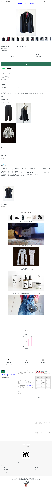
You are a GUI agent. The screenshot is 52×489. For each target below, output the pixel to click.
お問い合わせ (36, 469)
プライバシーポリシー (4, 472)
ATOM (21, 462)
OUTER (5, 6)
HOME (2, 6)
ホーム (2, 462)
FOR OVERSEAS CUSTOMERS (6, 73)
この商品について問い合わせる (6, 77)
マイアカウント (36, 462)
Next (38, 23)
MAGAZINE (3, 464)
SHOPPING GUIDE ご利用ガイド (6, 469)
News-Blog (2, 465)
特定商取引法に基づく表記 (5, 470)
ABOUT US (3, 467)
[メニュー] (50, 1)
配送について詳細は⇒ (5, 375)
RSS (18, 462)
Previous (14, 23)
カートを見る (36, 467)
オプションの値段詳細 (4, 76)
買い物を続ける (3, 79)
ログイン (35, 465)
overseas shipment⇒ (5, 377)
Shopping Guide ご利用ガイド (6, 71)
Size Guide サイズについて (5, 74)
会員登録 (35, 464)
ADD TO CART (27, 64)
